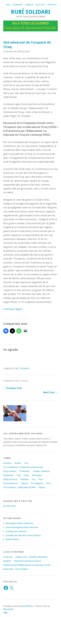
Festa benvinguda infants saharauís (22, 527)
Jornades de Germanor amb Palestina (23, 535)
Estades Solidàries (41, 471)
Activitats (7, 463)
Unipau (42, 487)
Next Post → (50, 392)
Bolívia (18, 463)
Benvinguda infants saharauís (19, 523)
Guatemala (8, 475)
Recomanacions (10, 483)
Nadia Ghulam (12, 539)
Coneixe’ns (17, 5)
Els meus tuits (9, 506)
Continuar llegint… (14, 309)
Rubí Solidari (30, 12)
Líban (26, 475)
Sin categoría (37, 483)
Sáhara (24, 483)
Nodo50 (7, 561)
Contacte (29, 5)
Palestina (24, 479)
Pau (33, 479)
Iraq (16, 368)
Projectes (52, 5)
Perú (41, 479)
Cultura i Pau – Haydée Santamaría (31, 557)
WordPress (28, 606)
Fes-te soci (40, 5)
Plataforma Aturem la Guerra (27, 561)
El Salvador (25, 471)
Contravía (7, 557)
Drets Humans (9, 471)
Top (5, 612)
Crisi (26, 463)
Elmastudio (8, 609)
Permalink (24, 368)
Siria (48, 483)
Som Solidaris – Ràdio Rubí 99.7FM (19, 487)
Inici (8, 5)
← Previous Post (12, 388)
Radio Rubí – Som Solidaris (15, 569)
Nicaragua (37, 475)
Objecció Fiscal (10, 479)
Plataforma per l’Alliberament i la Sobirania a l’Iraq (26, 565)
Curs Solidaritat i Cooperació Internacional (23, 467)
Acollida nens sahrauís (16, 531)
